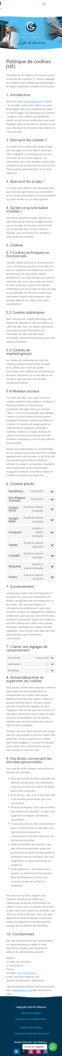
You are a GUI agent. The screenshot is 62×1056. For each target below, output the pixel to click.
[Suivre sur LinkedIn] (16, 1051)
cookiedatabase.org (22, 990)
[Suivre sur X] (23, 1051)
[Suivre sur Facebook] (45, 1051)
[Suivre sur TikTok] (31, 1051)
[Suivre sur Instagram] (38, 1051)
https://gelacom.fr (32, 101)
